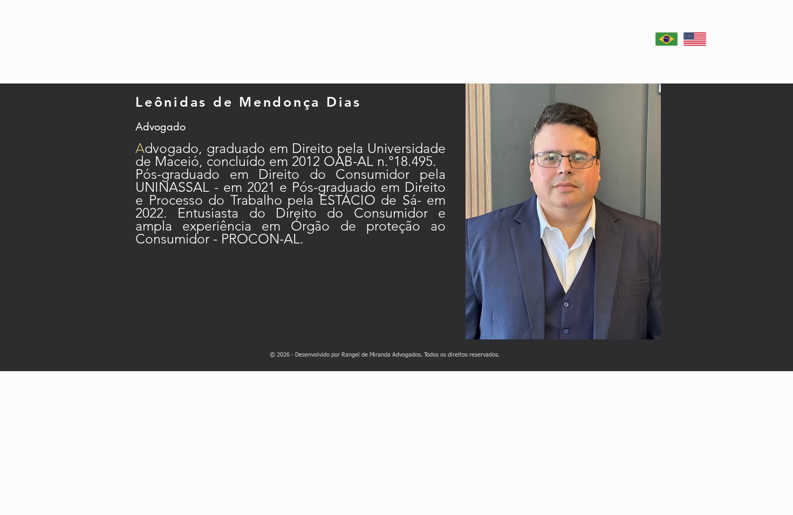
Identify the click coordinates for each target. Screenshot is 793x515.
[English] (694, 39)
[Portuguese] (666, 39)
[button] (566, 39)
